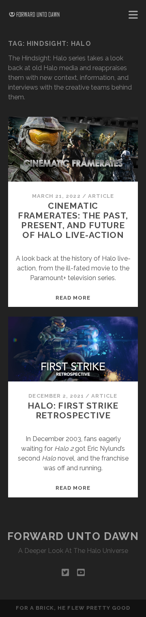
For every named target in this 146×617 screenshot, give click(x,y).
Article (101, 196)
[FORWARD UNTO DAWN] (34, 15)
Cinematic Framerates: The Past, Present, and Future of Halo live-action (73, 220)
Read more (73, 298)
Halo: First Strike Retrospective (73, 410)
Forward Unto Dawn (73, 536)
